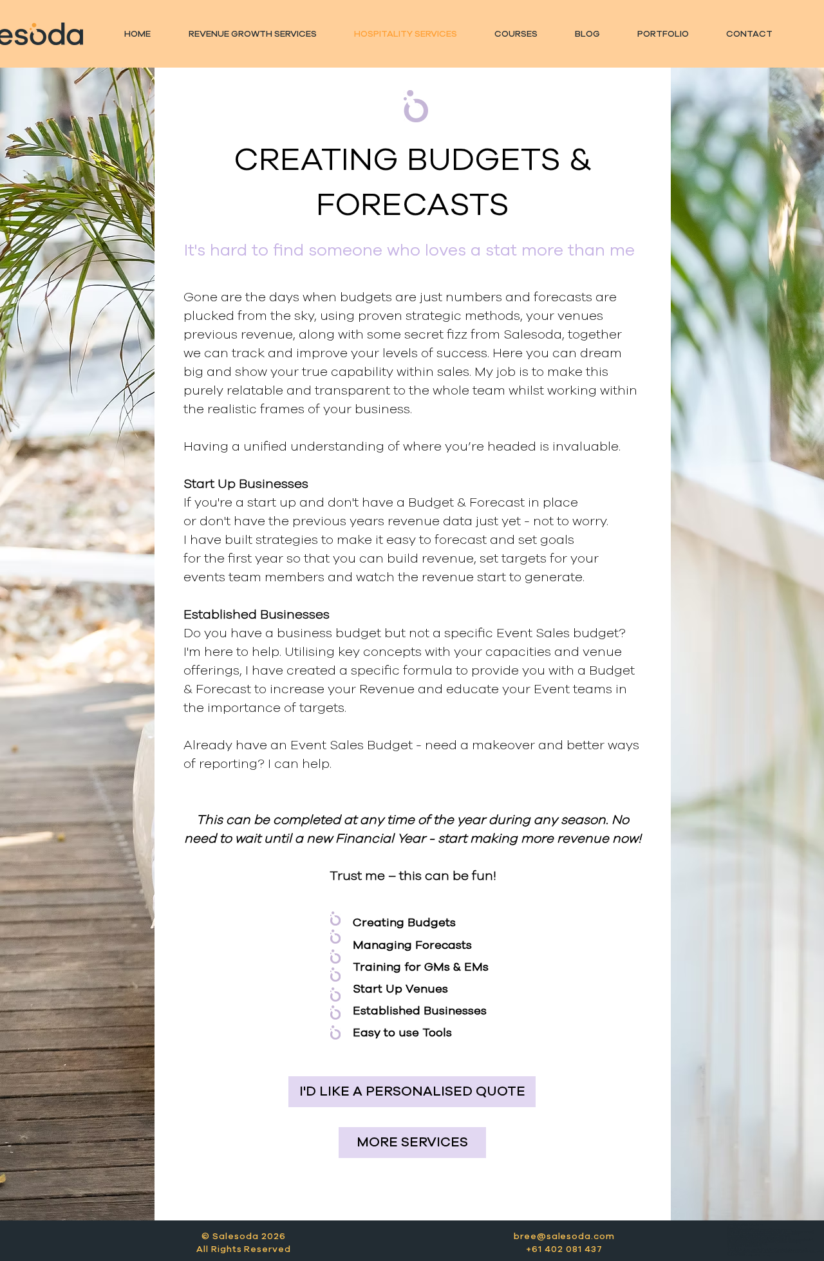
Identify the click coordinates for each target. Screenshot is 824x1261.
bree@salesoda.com (564, 1236)
